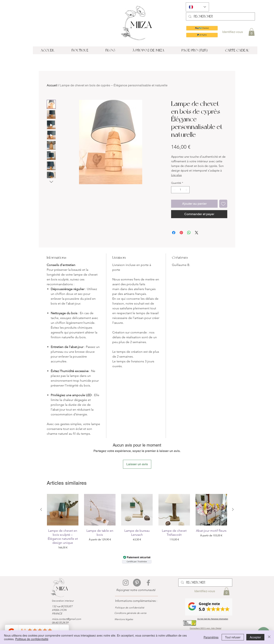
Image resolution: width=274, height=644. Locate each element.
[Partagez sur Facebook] (173, 232)
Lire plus (176, 175)
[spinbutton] (180, 189)
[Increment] (186, 189)
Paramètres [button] (211, 637)
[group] (137, 522)
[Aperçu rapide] (62, 509)
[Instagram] (126, 583)
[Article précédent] (41, 509)
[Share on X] (196, 232)
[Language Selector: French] (197, 6)
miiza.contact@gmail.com (66, 618)
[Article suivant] (232, 509)
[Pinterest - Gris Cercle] (137, 583)
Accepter (255, 637)
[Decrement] (174, 189)
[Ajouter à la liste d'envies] (223, 204)
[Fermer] (269, 637)
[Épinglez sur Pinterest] (181, 232)
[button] (251, 32)
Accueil (52, 85)
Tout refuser (233, 637)
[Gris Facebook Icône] (148, 583)
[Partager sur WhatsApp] (189, 232)
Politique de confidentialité (31, 639)
